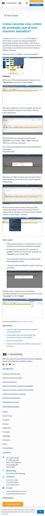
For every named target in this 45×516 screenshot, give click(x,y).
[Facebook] (3, 364)
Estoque (5, 424)
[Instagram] (13, 364)
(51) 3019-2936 (12, 480)
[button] (20, 3)
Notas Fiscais (7, 416)
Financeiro (6, 440)
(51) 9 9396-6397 (12, 485)
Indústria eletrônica (10, 382)
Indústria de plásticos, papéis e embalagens (18, 386)
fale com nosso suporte (24, 321)
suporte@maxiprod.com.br (15, 494)
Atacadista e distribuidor (11, 398)
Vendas (5, 412)
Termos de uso (8, 498)
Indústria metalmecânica (11, 374)
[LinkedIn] (6, 364)
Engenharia (7, 428)
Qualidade (6, 436)
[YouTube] (10, 364)
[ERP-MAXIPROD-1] (9, 3)
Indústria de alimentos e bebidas (14, 394)
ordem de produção (20, 38)
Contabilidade (8, 448)
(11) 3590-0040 (12, 482)
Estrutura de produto (14, 341)
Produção (6, 432)
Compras (6, 420)
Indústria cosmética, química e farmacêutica (18, 390)
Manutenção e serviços (11, 402)
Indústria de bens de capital (12, 378)
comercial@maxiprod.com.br (16, 491)
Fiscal (5, 444)
